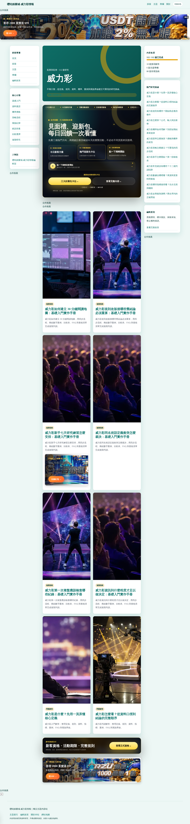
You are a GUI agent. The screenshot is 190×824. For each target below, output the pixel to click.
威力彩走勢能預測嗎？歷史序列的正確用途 (162, 195)
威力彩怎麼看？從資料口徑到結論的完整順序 (162, 104)
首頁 (14, 58)
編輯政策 (16, 80)
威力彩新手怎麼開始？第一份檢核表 (162, 159)
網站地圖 (45, 815)
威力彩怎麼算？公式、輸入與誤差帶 (162, 122)
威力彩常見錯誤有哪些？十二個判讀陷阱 (162, 168)
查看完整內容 (113, 181)
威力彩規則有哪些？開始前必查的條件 (162, 113)
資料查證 (16, 106)
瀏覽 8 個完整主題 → (56, 95)
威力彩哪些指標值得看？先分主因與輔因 (162, 186)
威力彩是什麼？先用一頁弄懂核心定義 (162, 94)
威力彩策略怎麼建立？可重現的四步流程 (162, 149)
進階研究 (16, 140)
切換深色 (177, 4)
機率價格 (16, 112)
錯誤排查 (16, 129)
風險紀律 (16, 123)
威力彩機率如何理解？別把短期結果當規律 (162, 131)
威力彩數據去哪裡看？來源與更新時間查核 (162, 177)
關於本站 (35, 815)
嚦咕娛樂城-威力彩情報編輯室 (24, 162)
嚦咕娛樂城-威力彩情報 (20, 4)
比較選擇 (16, 134)
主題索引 (14, 815)
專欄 (162, 4)
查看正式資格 (123, 745)
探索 (149, 4)
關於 (168, 4)
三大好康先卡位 (70, 181)
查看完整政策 (153, 227)
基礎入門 (16, 101)
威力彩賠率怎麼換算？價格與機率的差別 (162, 140)
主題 (155, 4)
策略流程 (16, 117)
